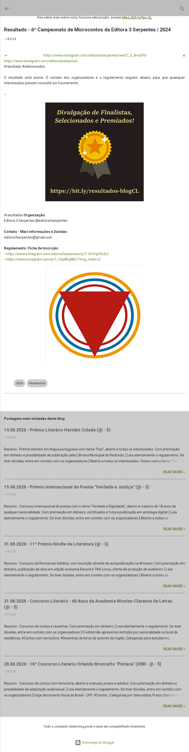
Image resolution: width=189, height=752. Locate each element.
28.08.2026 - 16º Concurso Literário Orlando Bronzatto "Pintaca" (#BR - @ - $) (82, 664)
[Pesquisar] (182, 9)
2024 (19, 383)
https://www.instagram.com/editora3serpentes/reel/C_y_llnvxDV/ (95, 55)
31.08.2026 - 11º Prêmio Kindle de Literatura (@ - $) (56, 544)
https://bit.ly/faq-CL (137, 17)
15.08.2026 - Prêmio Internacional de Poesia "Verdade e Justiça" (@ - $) (76, 486)
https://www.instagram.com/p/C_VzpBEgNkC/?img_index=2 (53, 259)
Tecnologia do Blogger (97, 742)
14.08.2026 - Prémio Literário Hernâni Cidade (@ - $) (57, 429)
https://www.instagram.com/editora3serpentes (41, 61)
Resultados (37, 383)
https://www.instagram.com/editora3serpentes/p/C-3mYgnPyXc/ (57, 254)
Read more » (174, 472)
